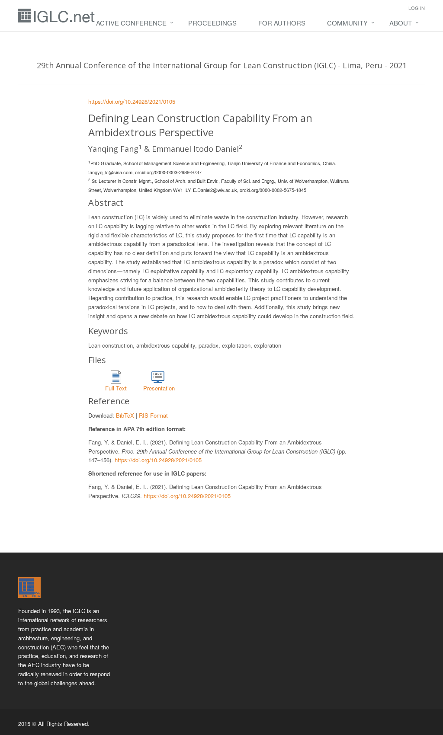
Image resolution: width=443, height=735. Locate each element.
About (400, 22)
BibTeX (125, 415)
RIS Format (153, 415)
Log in (416, 7)
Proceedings (212, 22)
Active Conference (131, 22)
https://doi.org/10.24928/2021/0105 (131, 101)
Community (347, 22)
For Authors (281, 22)
